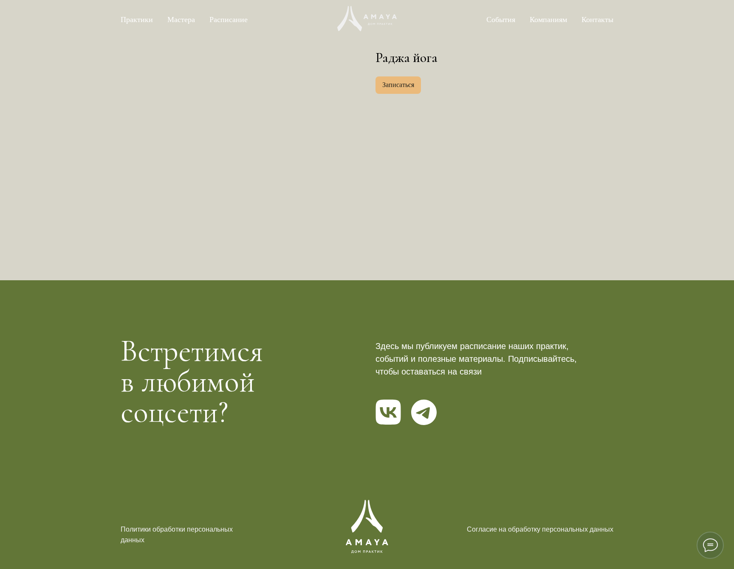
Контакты (597, 19)
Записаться (398, 84)
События (500, 19)
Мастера (181, 19)
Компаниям (548, 19)
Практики (137, 19)
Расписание (228, 19)
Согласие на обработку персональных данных (540, 529)
